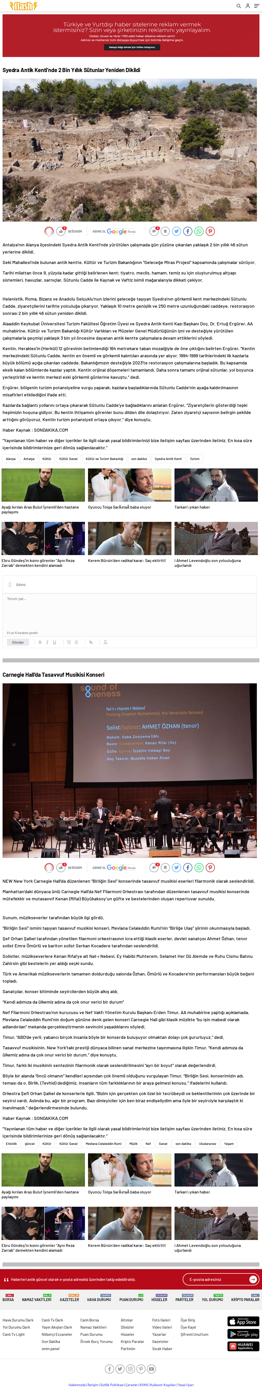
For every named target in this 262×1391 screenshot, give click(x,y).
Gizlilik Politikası (112, 1385)
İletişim (93, 1385)
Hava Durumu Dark (18, 1320)
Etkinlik (11, 1144)
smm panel (51, 1348)
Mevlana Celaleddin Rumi (104, 1144)
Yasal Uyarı (186, 1385)
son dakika (139, 459)
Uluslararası (207, 1144)
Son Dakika (51, 1341)
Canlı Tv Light (14, 1334)
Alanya (11, 459)
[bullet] (76, 642)
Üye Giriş (188, 1320)
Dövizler (127, 1327)
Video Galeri (162, 1327)
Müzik (133, 1144)
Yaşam (229, 1144)
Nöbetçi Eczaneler (57, 1334)
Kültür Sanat (68, 459)
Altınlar (127, 1320)
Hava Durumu (99, 1298)
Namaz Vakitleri (36, 1298)
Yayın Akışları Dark (57, 1327)
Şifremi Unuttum (194, 1334)
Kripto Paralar (245, 1298)
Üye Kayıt (188, 1327)
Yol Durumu (212, 1298)
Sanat (163, 1144)
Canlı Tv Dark (52, 1320)
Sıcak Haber (162, 1348)
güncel (30, 1144)
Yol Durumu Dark (16, 1327)
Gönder (18, 642)
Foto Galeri (161, 1320)
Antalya (29, 459)
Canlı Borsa (89, 1320)
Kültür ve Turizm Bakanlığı (104, 459)
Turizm (195, 459)
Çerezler (132, 1385)
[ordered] (69, 642)
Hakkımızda (77, 1385)
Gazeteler (69, 1298)
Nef (148, 1144)
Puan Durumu (131, 1298)
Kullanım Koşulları (163, 1385)
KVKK (144, 1385)
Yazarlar (159, 1334)
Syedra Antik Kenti (168, 459)
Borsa (8, 1298)
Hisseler (159, 1298)
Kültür (46, 459)
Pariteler (184, 1298)
